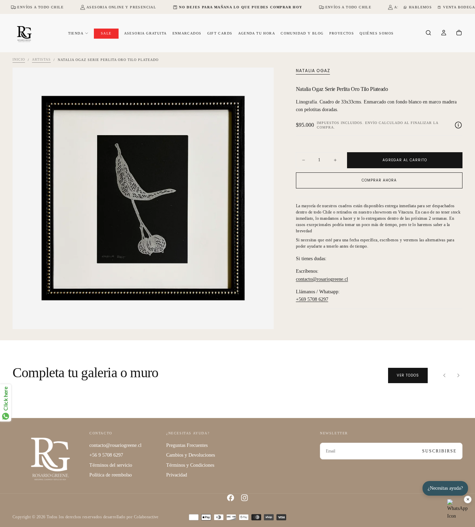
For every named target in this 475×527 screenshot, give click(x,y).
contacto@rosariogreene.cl (322, 279)
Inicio (19, 60)
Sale (106, 33)
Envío (371, 123)
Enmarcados (187, 33)
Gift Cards (220, 33)
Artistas (41, 60)
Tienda (75, 33)
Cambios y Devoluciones (190, 455)
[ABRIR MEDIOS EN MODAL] (262, 318)
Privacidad (176, 475)
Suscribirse (439, 451)
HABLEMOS (420, 7)
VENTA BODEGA (459, 7)
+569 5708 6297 (312, 299)
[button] (428, 33)
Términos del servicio (110, 465)
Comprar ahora (379, 180)
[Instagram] (244, 498)
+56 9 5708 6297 (106, 455)
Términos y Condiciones (190, 465)
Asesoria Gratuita (145, 33)
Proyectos (341, 33)
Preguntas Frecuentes (187, 445)
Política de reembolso (110, 475)
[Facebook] (230, 498)
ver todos (408, 375)
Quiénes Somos (377, 33)
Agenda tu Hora (256, 33)
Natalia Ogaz (313, 70)
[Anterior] (444, 375)
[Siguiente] (458, 375)
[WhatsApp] (457, 509)
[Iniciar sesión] (443, 33)
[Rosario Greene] (50, 458)
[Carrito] (459, 33)
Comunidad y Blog (302, 33)
